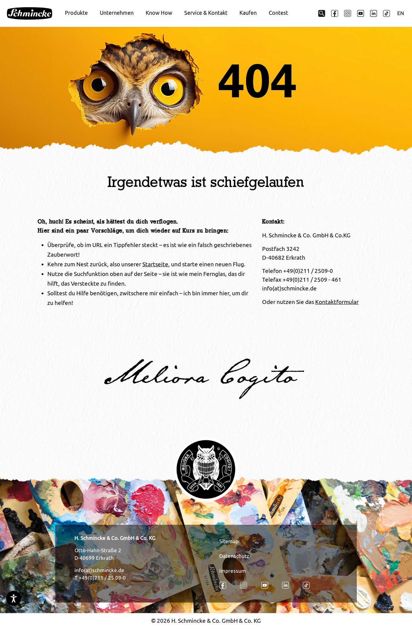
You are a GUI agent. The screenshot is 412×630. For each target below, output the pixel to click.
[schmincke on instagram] (347, 13)
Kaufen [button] (248, 13)
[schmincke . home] (29, 13)
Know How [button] (159, 13)
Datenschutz (234, 556)
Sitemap (229, 541)
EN (400, 13)
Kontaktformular (337, 302)
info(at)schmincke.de (99, 570)
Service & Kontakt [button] (205, 13)
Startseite (155, 264)
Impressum (232, 571)
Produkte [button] (76, 13)
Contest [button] (278, 13)
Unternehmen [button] (117, 13)
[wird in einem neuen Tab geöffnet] (334, 13)
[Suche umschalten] (321, 13)
